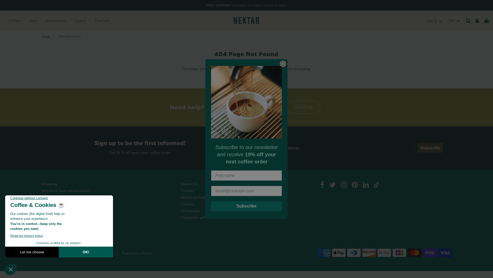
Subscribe (246, 206)
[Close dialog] (283, 63)
